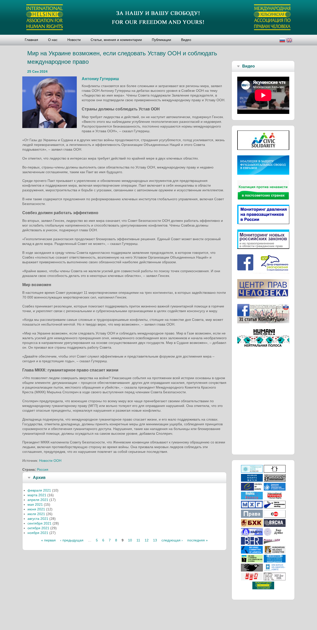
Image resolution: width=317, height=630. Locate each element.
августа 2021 (37, 519)
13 (155, 540)
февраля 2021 (39, 490)
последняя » (197, 540)
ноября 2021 (37, 533)
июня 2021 (36, 509)
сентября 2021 (39, 523)
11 (138, 540)
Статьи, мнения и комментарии (116, 40)
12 (147, 540)
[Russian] (282, 40)
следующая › (172, 540)
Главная (31, 40)
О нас (52, 40)
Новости (74, 40)
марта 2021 (36, 495)
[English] (289, 40)
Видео (186, 40)
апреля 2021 (37, 500)
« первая (48, 540)
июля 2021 (36, 514)
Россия (42, 469)
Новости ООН (50, 461)
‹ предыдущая (71, 540)
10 (130, 540)
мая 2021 (35, 504)
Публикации (161, 40)
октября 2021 (38, 528)
